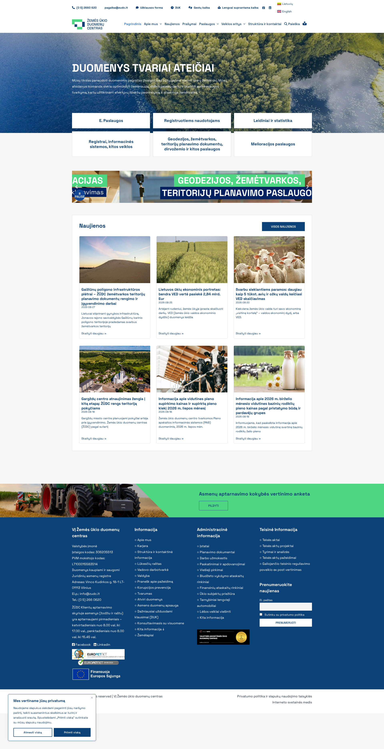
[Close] (91, 697)
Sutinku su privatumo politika (284, 614)
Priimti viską (72, 732)
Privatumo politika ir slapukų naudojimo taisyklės (274, 696)
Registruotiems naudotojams (192, 120)
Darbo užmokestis (213, 558)
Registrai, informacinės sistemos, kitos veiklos (111, 144)
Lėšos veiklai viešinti (215, 611)
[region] (52, 717)
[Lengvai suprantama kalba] (304, 24)
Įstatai (204, 546)
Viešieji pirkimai (211, 570)
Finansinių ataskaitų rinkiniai (221, 588)
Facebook (83, 644)
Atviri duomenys (149, 599)
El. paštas (266, 600)
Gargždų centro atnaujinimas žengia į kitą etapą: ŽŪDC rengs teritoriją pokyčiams (113, 403)
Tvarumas (144, 593)
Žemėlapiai (145, 635)
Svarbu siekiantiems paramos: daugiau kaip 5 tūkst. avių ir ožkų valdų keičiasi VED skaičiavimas (269, 294)
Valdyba (143, 576)
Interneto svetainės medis (292, 702)
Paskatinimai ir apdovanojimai (222, 564)
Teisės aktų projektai (278, 546)
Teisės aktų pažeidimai (279, 558)
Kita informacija (212, 617)
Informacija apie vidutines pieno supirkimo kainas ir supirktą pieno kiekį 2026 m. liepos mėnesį (188, 403)
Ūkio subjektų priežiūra (217, 594)
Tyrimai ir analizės (275, 552)
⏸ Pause (80, 195)
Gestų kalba (204, 7)
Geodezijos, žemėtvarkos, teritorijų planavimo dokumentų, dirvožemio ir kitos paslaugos (192, 144)
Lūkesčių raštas (149, 564)
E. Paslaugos (111, 120)
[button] (160, 24)
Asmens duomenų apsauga (157, 605)
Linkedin (103, 644)
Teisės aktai (271, 540)
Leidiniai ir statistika (273, 120)
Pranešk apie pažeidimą (155, 581)
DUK (180, 7)
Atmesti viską (33, 732)
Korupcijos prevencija (154, 587)
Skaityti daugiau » (93, 333)
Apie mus (144, 540)
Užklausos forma (153, 7)
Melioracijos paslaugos (273, 144)
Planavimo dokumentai (217, 552)
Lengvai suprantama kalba (240, 7)
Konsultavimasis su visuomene (160, 623)
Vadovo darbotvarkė (152, 570)
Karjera (142, 546)
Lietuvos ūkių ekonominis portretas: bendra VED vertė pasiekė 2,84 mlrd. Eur (189, 294)
